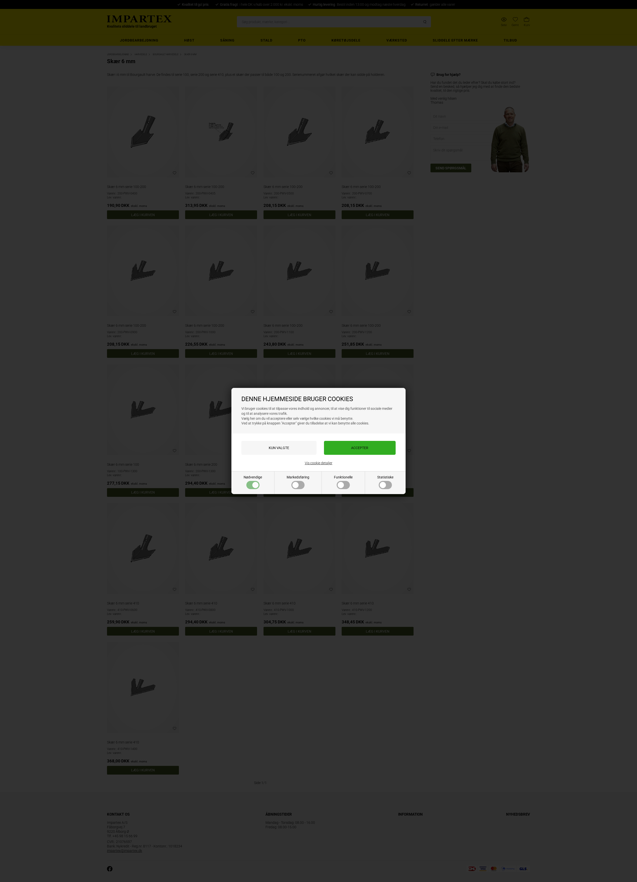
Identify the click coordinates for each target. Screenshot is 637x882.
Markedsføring (298, 477)
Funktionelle (343, 477)
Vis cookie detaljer (318, 463)
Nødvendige (253, 477)
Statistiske (385, 477)
